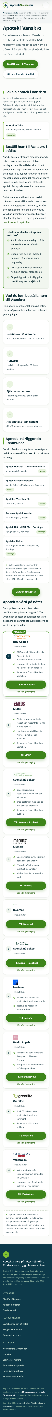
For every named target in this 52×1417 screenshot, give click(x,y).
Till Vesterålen (26, 1194)
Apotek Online (23, 1403)
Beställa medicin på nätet (15, 1323)
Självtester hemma (12, 1359)
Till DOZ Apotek (26, 684)
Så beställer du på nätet (20, 74)
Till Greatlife (26, 1135)
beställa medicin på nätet (16, 222)
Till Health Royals (26, 1076)
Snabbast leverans (12, 1335)
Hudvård (7, 1354)
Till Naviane (25, 1018)
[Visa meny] (45, 5)
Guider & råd (9, 1310)
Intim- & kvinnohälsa (13, 1370)
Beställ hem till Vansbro (20, 64)
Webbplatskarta (38, 1403)
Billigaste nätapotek (12, 1329)
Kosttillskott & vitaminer (15, 1348)
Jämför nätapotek (26, 591)
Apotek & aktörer (11, 1304)
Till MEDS (26, 755)
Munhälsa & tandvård (13, 1376)
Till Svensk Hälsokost (26, 822)
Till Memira (26, 885)
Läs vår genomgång (26, 691)
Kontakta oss (8, 1406)
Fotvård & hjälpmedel (13, 1365)
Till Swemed (26, 924)
